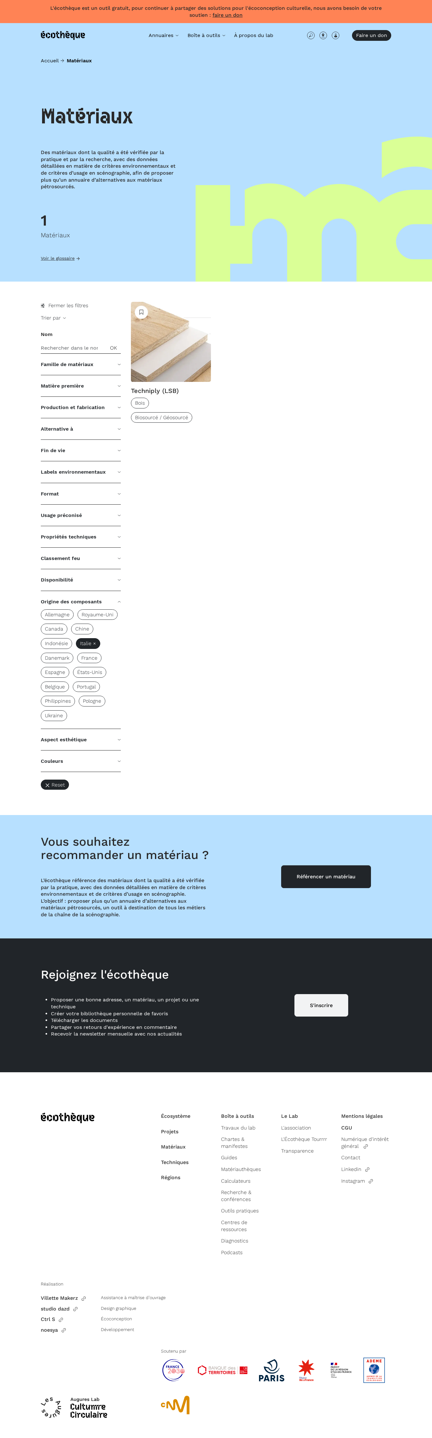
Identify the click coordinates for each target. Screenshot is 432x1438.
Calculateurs (235, 1181)
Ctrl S (48, 1319)
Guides (229, 1158)
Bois (140, 403)
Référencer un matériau (326, 877)
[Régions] (323, 35)
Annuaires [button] (162, 35)
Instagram (353, 1181)
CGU (346, 1128)
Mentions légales (362, 1116)
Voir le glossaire (58, 258)
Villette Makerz (59, 1298)
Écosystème (175, 1116)
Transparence (297, 1151)
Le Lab (289, 1116)
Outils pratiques (240, 1211)
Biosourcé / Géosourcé (161, 417)
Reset (58, 785)
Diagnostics (234, 1241)
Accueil (50, 61)
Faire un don (371, 35)
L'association (296, 1128)
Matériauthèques (241, 1169)
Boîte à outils (237, 1116)
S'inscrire (321, 1005)
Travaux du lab (238, 1128)
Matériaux (173, 1147)
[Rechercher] (311, 35)
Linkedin (351, 1169)
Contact (350, 1158)
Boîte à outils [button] (205, 35)
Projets (169, 1132)
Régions (170, 1177)
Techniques (174, 1162)
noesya (49, 1330)
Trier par (51, 318)
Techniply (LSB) (155, 391)
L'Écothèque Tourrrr (304, 1139)
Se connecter (335, 35)
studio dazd (55, 1309)
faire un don (228, 15)
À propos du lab (253, 35)
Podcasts (232, 1252)
